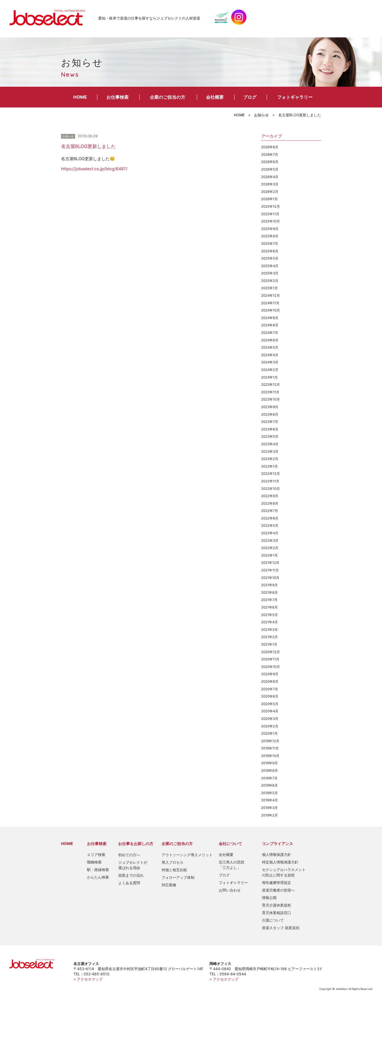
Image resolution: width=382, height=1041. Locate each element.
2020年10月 (270, 667)
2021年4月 (269, 622)
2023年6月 (269, 429)
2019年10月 (270, 756)
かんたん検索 (98, 877)
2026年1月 (269, 199)
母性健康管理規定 (276, 882)
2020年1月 (269, 733)
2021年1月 (269, 644)
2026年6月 (269, 162)
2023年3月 (269, 451)
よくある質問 (129, 883)
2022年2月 (269, 548)
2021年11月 (270, 570)
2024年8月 (269, 325)
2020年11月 (270, 659)
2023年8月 (269, 414)
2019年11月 (270, 748)
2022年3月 (269, 540)
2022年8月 (269, 503)
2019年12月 (270, 741)
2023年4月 (269, 444)
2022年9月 (269, 496)
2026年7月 (269, 154)
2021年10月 (270, 578)
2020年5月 (269, 704)
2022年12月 (270, 473)
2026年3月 (269, 184)
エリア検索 (96, 854)
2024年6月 (269, 340)
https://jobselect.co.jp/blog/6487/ (94, 168)
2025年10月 (270, 221)
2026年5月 (269, 169)
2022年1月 (269, 555)
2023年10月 (270, 399)
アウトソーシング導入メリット (187, 855)
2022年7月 (269, 511)
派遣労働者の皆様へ (278, 890)
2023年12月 (270, 384)
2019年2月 (269, 815)
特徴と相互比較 (174, 870)
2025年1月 (269, 288)
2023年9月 (269, 407)
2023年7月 (269, 422)
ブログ (249, 97)
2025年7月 (269, 243)
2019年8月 (269, 770)
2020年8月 (269, 681)
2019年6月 (269, 785)
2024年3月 (269, 362)
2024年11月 (270, 303)
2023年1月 (269, 466)
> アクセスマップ (88, 979)
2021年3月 (269, 629)
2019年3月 (269, 808)
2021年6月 (269, 607)
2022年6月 (269, 518)
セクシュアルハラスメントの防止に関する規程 (284, 872)
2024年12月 (270, 295)
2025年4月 (269, 266)
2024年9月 (269, 318)
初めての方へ (129, 855)
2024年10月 (270, 310)
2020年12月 (270, 652)
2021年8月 (269, 592)
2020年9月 (269, 674)
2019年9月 (269, 763)
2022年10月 (270, 488)
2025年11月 (270, 214)
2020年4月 (269, 711)
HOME (80, 97)
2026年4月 (269, 177)
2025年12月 (270, 206)
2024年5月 (269, 347)
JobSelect (49, 17)
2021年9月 (269, 585)
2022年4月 (269, 533)
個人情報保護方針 (276, 854)
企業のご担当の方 (167, 97)
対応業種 (169, 885)
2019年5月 (269, 793)
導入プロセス (172, 862)
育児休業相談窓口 (276, 912)
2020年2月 (269, 726)
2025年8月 (269, 236)
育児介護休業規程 (276, 905)
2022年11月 (270, 481)
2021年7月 (269, 600)
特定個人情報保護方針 (280, 862)
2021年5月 (269, 615)
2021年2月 (269, 637)
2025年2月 (269, 281)
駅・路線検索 (98, 869)
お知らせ (261, 115)
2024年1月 (269, 377)
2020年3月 (269, 718)
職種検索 (94, 862)
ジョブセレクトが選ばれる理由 (132, 865)
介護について (273, 920)
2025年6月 (269, 251)
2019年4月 (269, 800)
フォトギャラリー (295, 97)
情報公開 (269, 897)
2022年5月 (269, 525)
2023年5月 (269, 436)
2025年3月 (269, 273)
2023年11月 (270, 392)
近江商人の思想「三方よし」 (231, 865)
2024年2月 (269, 370)
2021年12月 (270, 562)
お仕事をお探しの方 (135, 843)
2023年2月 (269, 459)
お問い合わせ (230, 890)
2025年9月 (269, 229)
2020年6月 (269, 696)
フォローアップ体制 (178, 877)
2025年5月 (269, 258)
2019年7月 (269, 778)
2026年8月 (269, 147)
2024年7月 (269, 332)
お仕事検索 (118, 97)
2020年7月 (269, 689)
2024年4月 (269, 355)
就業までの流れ (131, 875)
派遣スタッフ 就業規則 (280, 927)
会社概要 (215, 97)
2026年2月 (269, 192)
